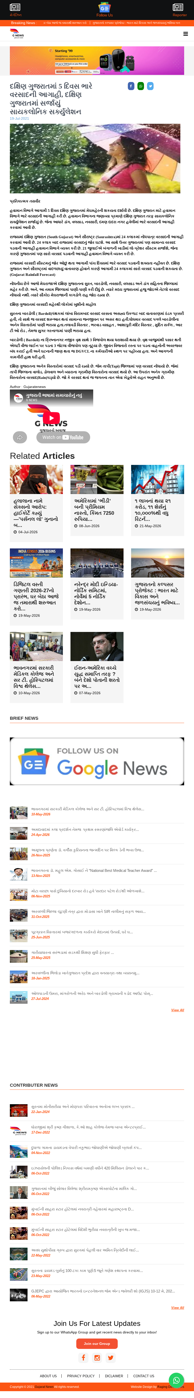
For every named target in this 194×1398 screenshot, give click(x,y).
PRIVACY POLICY (81, 1376)
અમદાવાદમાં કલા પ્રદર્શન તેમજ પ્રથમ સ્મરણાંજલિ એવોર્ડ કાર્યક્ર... (85, 829)
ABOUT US (48, 1376)
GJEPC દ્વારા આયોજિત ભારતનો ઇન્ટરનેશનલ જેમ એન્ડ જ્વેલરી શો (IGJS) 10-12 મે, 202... (103, 1291)
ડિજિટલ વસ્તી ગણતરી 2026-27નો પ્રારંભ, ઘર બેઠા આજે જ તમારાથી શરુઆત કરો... (36, 596)
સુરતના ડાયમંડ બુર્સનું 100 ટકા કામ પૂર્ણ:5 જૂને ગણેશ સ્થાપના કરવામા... (87, 1270)
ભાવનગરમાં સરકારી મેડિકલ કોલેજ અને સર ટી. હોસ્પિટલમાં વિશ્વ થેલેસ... (87, 809)
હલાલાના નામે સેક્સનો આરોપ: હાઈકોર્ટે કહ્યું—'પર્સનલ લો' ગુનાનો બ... (36, 513)
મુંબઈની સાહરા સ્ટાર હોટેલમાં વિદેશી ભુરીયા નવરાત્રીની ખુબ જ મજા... (85, 1229)
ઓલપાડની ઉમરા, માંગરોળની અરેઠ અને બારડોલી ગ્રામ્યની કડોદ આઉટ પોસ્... (92, 993)
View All (177, 1010)
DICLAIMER (114, 1376)
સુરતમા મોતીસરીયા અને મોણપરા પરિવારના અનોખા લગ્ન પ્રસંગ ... (83, 1106)
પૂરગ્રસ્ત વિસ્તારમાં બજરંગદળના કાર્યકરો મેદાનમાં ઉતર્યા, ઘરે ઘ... (82, 932)
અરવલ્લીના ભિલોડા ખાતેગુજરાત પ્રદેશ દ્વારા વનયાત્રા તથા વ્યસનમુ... (85, 973)
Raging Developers (170, 1387)
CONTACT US (143, 1376)
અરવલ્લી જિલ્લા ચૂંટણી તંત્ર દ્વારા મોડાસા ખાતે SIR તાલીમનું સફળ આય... (88, 911)
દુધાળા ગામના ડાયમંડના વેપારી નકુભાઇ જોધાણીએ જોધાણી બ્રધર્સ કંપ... (86, 1147)
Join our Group (97, 1344)
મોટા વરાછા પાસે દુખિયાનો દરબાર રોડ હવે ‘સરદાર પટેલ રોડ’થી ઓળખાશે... (87, 891)
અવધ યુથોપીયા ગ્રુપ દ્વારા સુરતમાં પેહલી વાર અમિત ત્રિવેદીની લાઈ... (85, 1250)
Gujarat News (44, 1387)
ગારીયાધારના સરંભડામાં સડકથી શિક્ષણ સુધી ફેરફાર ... (72, 952)
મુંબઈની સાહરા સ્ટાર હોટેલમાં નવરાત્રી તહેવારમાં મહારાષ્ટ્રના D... (82, 1209)
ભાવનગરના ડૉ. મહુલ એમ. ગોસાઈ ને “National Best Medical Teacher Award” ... (94, 870)
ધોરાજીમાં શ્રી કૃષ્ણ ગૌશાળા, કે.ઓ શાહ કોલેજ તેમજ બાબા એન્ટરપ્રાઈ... (88, 1127)
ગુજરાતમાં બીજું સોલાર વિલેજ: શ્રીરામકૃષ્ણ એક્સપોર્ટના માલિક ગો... (84, 1188)
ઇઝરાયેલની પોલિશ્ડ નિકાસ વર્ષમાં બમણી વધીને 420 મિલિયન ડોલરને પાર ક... (90, 1168)
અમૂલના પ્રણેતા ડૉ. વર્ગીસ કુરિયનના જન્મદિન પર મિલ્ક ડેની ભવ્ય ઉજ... (87, 850)
